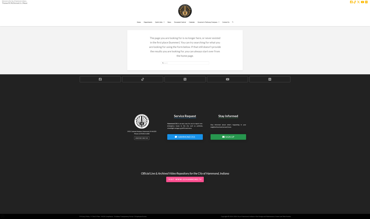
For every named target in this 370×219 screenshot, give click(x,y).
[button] (148, 22)
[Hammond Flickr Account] (366, 2)
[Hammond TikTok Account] (355, 2)
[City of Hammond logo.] (185, 11)
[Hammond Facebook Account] (351, 2)
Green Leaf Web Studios (283, 216)
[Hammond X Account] (358, 2)
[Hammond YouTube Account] (362, 2)
